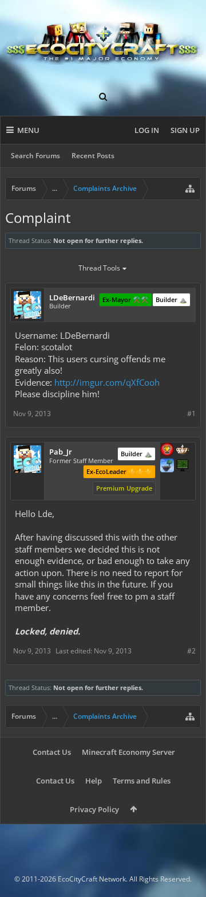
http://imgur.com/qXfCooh (107, 382)
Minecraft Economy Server (128, 752)
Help (93, 780)
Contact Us (52, 752)
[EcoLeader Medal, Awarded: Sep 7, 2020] (182, 450)
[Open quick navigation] (190, 188)
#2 (191, 651)
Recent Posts (93, 155)
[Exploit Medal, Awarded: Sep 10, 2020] (182, 467)
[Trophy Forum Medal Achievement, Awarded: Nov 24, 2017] (167, 450)
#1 (191, 413)
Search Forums (35, 155)
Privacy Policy (94, 809)
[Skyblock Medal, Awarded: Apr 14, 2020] (167, 467)
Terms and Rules (142, 780)
